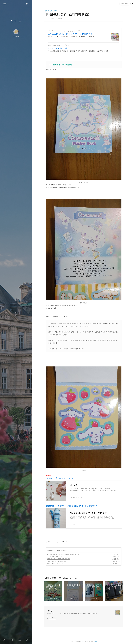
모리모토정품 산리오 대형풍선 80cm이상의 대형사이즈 (70, 34)
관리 (27, 640)
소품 (57, 550)
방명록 (12, 640)
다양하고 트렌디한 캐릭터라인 (60, 48)
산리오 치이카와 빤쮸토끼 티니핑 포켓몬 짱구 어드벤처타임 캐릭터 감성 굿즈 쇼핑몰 (78, 51)
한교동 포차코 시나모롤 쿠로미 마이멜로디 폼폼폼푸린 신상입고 (71, 37)
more (121, 579)
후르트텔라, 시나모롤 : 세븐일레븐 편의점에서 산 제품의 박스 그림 (63, 554)
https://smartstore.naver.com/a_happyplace (62, 31)
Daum (83, 641)
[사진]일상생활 (50, 550)
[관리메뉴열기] (132, 3)
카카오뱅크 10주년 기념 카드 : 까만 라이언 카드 (58, 559)
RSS (20, 640)
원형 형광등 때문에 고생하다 (54, 563)
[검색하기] (27, 4)
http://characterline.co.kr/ (56, 45)
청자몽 (16, 22)
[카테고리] (4, 4)
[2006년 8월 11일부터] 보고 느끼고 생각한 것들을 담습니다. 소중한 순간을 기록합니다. (72, 613)
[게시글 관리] (56, 541)
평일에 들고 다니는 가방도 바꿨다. (55, 561)
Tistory (95, 641)
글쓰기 (4, 640)
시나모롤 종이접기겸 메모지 (54, 556)
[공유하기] (53, 541)
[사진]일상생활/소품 (51, 11)
